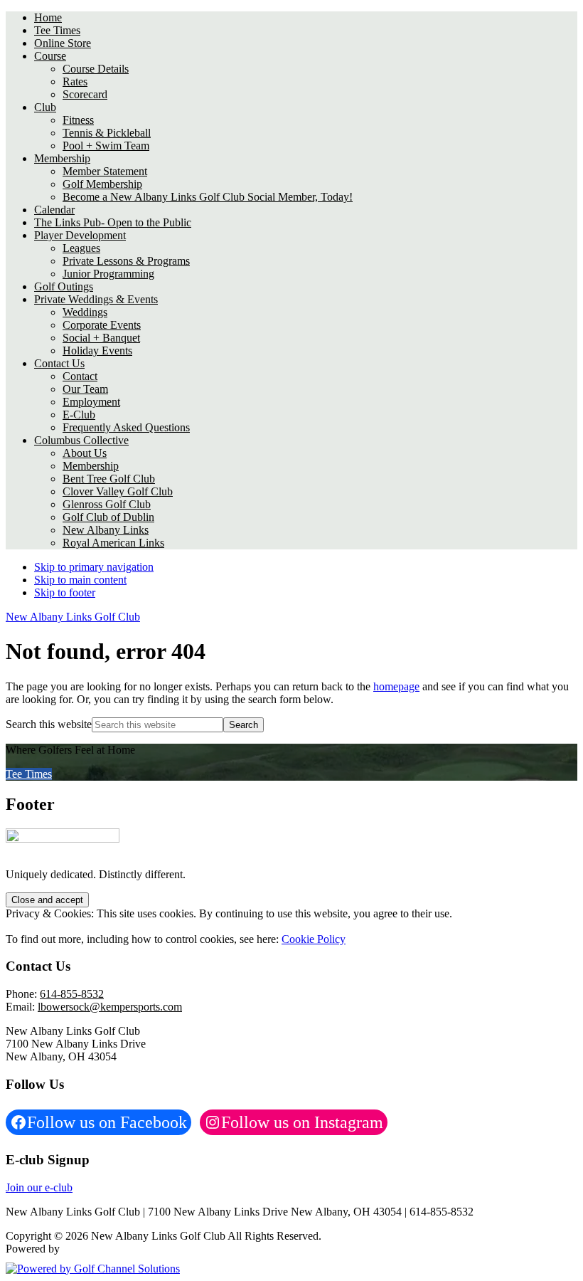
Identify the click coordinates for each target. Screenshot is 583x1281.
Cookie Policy (314, 939)
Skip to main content (80, 580)
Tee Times (29, 774)
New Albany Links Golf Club (73, 617)
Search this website (49, 724)
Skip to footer (64, 592)
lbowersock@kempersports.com (110, 1007)
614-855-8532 (72, 994)
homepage (396, 686)
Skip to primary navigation (94, 567)
